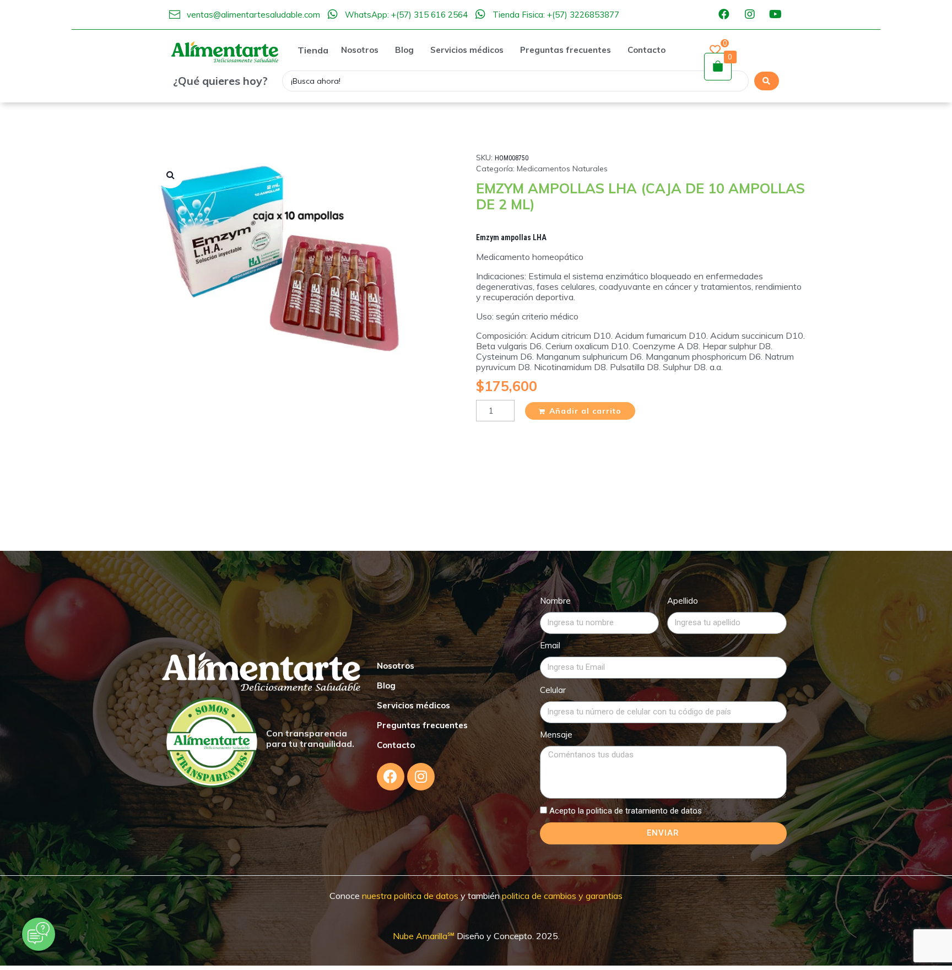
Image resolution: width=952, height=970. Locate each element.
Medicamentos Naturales (562, 169)
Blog (386, 685)
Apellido (682, 600)
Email (550, 645)
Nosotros (395, 665)
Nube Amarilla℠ (425, 935)
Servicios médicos (413, 705)
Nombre (555, 600)
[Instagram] (750, 14)
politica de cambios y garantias (562, 895)
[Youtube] (776, 14)
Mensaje (556, 734)
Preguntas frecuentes (422, 725)
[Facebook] (724, 14)
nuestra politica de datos (409, 895)
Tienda (313, 50)
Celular (553, 690)
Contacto (396, 745)
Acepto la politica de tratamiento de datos (625, 811)
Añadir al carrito (585, 411)
